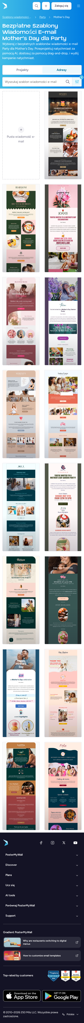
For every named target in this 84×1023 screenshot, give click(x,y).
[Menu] (78, 5)
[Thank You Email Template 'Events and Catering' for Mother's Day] (63, 414)
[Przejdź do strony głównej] (4, 6)
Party (42, 17)
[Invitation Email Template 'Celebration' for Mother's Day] (63, 228)
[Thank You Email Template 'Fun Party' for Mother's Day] (21, 786)
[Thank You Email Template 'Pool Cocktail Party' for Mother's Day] (21, 507)
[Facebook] (41, 843)
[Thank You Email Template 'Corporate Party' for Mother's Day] (63, 693)
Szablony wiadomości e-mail (17, 17)
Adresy (62, 70)
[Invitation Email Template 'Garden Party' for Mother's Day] (63, 321)
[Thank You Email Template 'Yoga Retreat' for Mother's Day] (21, 414)
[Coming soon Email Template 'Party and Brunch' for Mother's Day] (21, 228)
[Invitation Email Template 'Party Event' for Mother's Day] (63, 600)
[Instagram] (52, 843)
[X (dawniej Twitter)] (64, 843)
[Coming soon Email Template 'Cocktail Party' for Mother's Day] (63, 786)
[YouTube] (75, 843)
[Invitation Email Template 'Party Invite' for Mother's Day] (21, 693)
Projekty (22, 70)
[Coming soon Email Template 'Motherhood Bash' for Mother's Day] (21, 321)
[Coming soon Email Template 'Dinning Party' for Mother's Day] (63, 135)
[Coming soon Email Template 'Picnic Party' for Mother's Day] (21, 600)
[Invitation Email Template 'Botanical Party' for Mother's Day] (63, 507)
